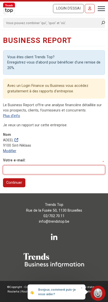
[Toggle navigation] (100, 8)
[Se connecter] (90, 8)
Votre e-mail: (14, 160)
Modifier (9, 151)
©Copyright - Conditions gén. (26, 287)
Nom (7, 135)
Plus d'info (11, 116)
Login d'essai (68, 8)
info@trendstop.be (54, 221)
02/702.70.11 (54, 216)
